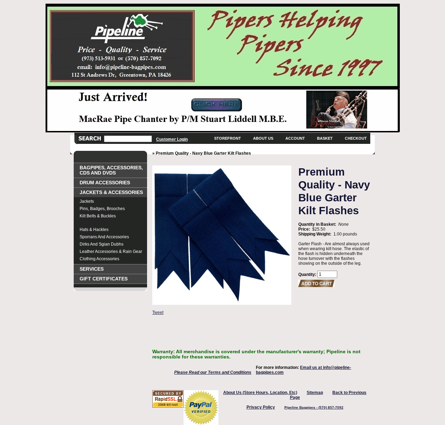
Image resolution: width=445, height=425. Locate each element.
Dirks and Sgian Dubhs (101, 244)
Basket (325, 138)
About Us (263, 138)
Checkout (356, 138)
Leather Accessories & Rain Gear (111, 251)
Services (92, 269)
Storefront (227, 138)
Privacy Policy (260, 407)
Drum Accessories (105, 182)
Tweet (157, 312)
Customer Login (172, 139)
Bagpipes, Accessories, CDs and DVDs (111, 170)
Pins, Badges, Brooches (102, 208)
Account (295, 138)
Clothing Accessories (99, 258)
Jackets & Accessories (111, 192)
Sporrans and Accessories (104, 236)
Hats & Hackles (94, 229)
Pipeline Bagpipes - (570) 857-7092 (313, 407)
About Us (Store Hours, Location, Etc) (260, 392)
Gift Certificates (104, 278)
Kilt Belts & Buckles (98, 216)
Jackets (87, 201)
